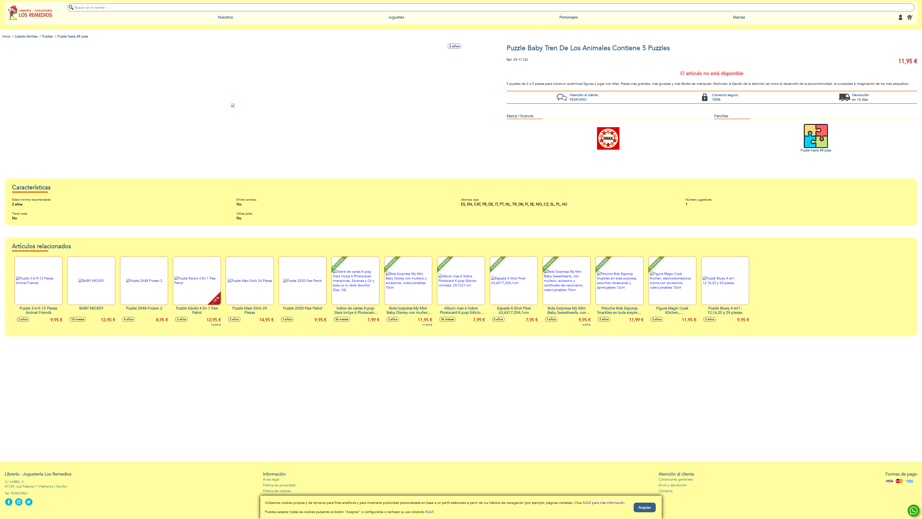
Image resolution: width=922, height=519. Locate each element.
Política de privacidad (279, 485)
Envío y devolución (673, 485)
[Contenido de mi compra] (910, 17)
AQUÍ (429, 512)
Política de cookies (277, 491)
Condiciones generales (676, 479)
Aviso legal (271, 479)
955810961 (19, 493)
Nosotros (225, 17)
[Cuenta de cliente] (900, 17)
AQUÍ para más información (603, 502)
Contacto (666, 491)
